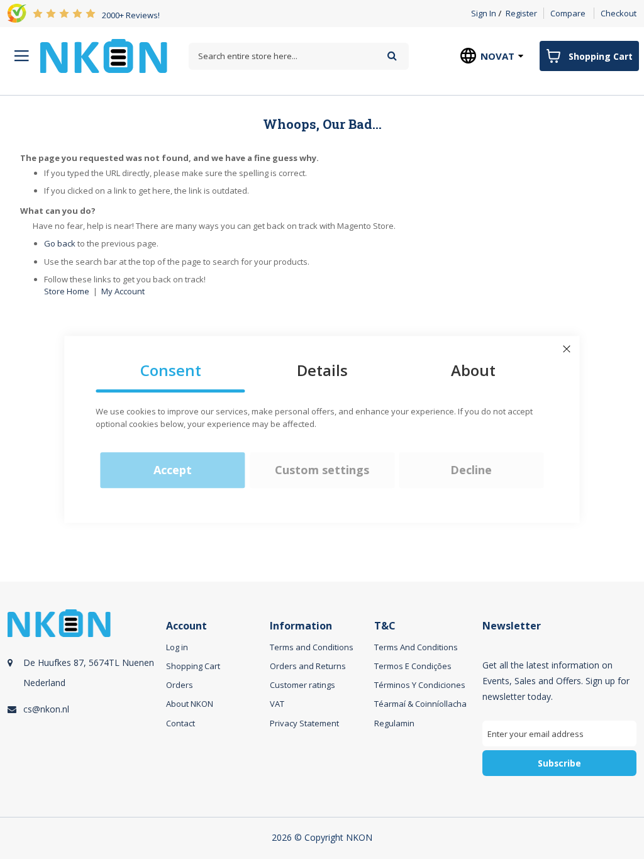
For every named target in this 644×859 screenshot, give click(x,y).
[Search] (392, 55)
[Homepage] (103, 56)
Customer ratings (302, 684)
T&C (385, 626)
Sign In (483, 13)
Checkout (618, 13)
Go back (59, 243)
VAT (277, 703)
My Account (123, 291)
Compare (568, 13)
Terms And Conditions (416, 647)
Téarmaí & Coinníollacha (420, 703)
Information (301, 626)
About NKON (189, 703)
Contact (180, 723)
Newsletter (511, 626)
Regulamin (394, 723)
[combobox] (298, 56)
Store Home (66, 291)
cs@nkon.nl (46, 709)
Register (521, 13)
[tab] (85, 706)
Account (186, 626)
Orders (179, 684)
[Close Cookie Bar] (566, 349)
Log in (177, 647)
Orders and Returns (308, 666)
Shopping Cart (193, 666)
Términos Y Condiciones (419, 684)
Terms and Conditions (311, 647)
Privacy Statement (304, 723)
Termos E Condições (413, 666)
